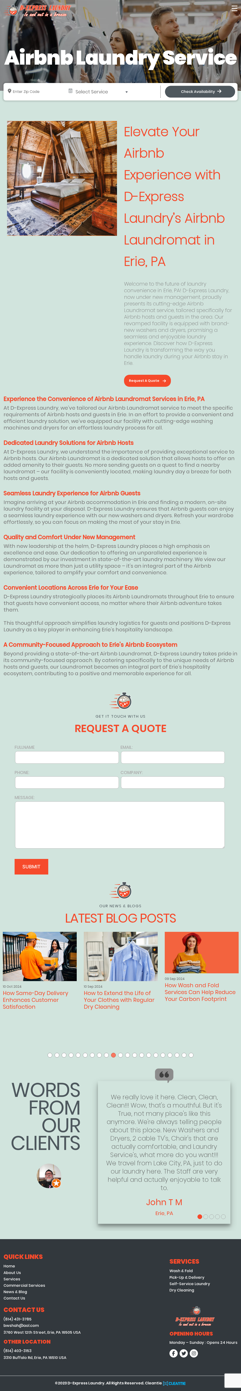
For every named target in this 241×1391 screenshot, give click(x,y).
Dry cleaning (181, 1290)
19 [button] (177, 1055)
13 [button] (134, 1055)
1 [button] (50, 1055)
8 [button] (99, 1055)
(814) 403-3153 (18, 1351)
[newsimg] (40, 952)
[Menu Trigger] (234, 8)
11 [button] (120, 1055)
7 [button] (92, 1055)
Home (9, 1266)
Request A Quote (144, 380)
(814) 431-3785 (18, 1319)
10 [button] (113, 1055)
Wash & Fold (181, 1271)
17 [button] (163, 1055)
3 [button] (64, 1055)
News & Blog (15, 1292)
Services (12, 1279)
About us (12, 1272)
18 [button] (170, 1055)
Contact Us (14, 1298)
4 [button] (71, 1055)
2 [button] (57, 1055)
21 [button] (191, 1055)
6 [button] (85, 1055)
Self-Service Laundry (189, 1284)
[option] (120, 980)
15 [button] (148, 1055)
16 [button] (155, 1055)
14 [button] (141, 1055)
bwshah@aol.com (21, 1325)
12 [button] (127, 1055)
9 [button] (106, 1055)
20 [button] (184, 1055)
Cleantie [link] (154, 1383)
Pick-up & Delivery (186, 1277)
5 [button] (78, 1055)
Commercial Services (24, 1285)
